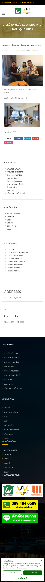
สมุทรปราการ (12, 225)
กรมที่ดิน (11, 249)
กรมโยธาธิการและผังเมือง (18, 252)
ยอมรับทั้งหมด (32, 572)
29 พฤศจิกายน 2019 (24, 51)
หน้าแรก (7, 408)
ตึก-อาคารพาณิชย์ (14, 174)
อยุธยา (9, 229)
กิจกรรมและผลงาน (11, 430)
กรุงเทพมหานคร (13, 213)
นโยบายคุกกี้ (23, 568)
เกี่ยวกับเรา (8, 434)
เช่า (5, 421)
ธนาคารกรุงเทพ (14, 270)
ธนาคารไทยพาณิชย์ (15, 264)
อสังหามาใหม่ (9, 425)
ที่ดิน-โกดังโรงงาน (14, 181)
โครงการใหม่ (12, 187)
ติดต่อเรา (7, 438)
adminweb (11, 51)
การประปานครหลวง (15, 255)
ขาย (5, 416)
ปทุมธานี (10, 222)
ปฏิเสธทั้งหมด (12, 572)
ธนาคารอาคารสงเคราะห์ (17, 261)
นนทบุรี (10, 219)
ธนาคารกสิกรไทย (14, 267)
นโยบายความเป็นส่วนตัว (16, 193)
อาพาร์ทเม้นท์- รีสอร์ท (15, 184)
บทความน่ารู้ (11, 190)
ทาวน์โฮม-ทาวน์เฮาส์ (15, 171)
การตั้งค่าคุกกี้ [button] (22, 578)
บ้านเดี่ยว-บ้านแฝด (14, 168)
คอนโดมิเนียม (12, 178)
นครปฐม (10, 216)
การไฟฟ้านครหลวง (15, 258)
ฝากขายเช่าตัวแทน (11, 412)
